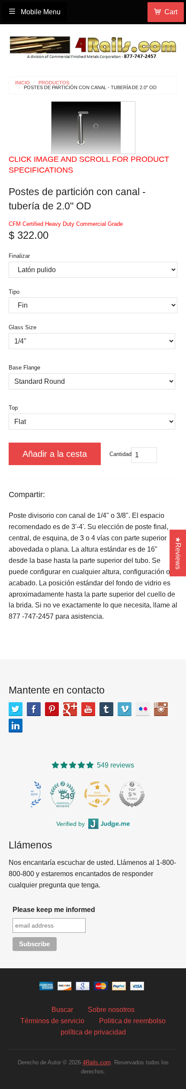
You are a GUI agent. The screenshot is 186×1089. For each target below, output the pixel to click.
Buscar (62, 1009)
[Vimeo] (124, 709)
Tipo (14, 292)
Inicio (22, 82)
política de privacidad (93, 1032)
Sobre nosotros (111, 1009)
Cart (170, 12)
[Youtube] (88, 709)
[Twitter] (15, 709)
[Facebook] (34, 709)
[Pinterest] (52, 709)
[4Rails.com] (93, 45)
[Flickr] (143, 709)
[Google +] (70, 709)
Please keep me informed (54, 909)
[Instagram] (161, 709)
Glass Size (22, 327)
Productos (53, 82)
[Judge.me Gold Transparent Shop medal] (97, 794)
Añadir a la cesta (54, 454)
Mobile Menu (40, 12)
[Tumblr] (106, 709)
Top (13, 408)
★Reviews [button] (178, 552)
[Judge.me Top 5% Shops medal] (132, 794)
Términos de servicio (52, 1021)
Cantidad (120, 454)
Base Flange (24, 367)
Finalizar (19, 256)
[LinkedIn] (15, 725)
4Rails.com (97, 1062)
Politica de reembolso (132, 1021)
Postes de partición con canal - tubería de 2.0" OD (90, 87)
